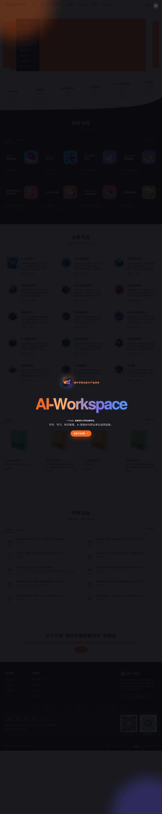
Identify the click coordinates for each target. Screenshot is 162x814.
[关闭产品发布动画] (155, 5)
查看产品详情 (79, 433)
